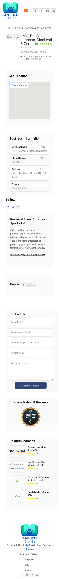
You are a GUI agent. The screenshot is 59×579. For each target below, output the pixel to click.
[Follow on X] (41, 10)
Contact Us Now (30, 385)
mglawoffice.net (19, 188)
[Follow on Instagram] (47, 10)
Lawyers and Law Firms (38, 27)
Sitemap (30, 549)
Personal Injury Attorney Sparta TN (27, 254)
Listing (19, 27)
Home (9, 27)
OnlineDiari (28, 545)
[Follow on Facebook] (35, 10)
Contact (28, 570)
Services (29, 565)
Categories (29, 559)
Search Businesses (28, 554)
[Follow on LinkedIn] (53, 10)
